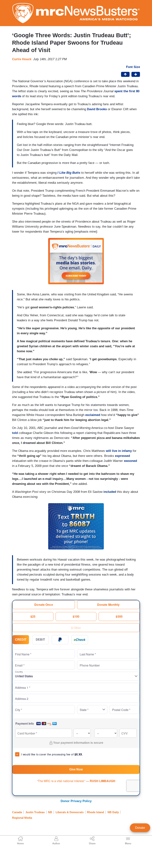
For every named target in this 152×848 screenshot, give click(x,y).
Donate (140, 827)
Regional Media (22, 817)
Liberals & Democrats (70, 812)
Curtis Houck (21, 59)
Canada (17, 812)
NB (50, 812)
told (15, 433)
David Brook (96, 109)
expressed (122, 456)
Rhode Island (95, 812)
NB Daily (113, 812)
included (109, 492)
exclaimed (92, 415)
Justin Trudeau (35, 812)
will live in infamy (119, 451)
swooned (130, 461)
